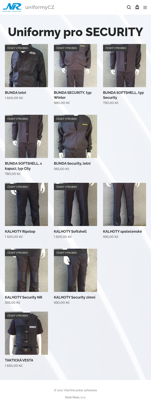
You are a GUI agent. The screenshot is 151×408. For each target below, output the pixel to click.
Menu (145, 7)
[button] (129, 7)
